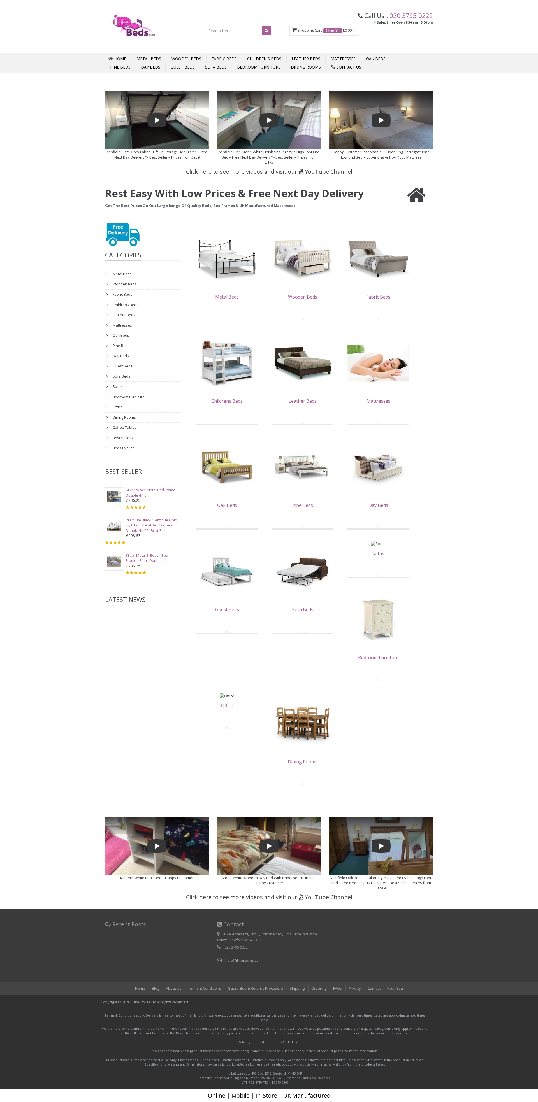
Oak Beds (376, 58)
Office (117, 406)
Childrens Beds (125, 304)
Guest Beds (183, 67)
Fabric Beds (224, 58)
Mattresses (343, 58)
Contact (374, 988)
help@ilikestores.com (243, 960)
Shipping (297, 988)
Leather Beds (306, 58)
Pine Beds (120, 67)
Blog (155, 988)
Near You (395, 988)
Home (140, 988)
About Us (173, 988)
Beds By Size (123, 447)
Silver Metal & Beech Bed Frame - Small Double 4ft (147, 558)
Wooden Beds (186, 58)
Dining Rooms (306, 67)
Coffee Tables (124, 427)
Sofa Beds (216, 67)
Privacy (355, 988)
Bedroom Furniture (258, 67)
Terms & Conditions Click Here (274, 1042)
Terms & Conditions (204, 988)
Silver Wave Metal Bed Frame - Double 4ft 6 (151, 492)
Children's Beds (264, 58)
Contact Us (348, 67)
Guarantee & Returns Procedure (255, 988)
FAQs (337, 988)
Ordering (318, 988)
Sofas (117, 386)
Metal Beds (148, 58)
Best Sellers (122, 437)
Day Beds (150, 67)
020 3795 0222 (411, 15)
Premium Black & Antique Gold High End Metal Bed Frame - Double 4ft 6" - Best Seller (151, 525)
